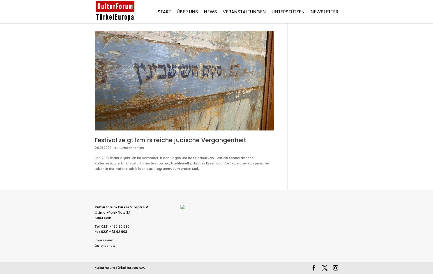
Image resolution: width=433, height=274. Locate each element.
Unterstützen (288, 12)
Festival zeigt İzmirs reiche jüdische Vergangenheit (170, 140)
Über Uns (187, 12)
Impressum (104, 240)
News (210, 12)
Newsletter (324, 12)
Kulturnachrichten (129, 148)
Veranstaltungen (244, 12)
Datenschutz (105, 245)
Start (164, 12)
